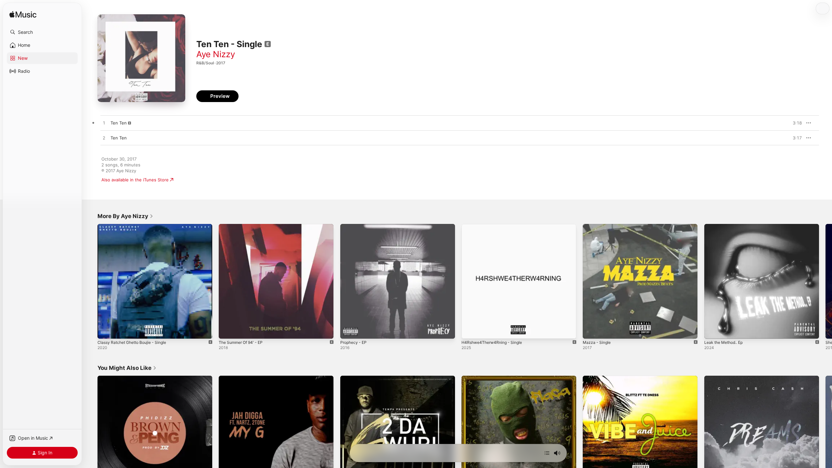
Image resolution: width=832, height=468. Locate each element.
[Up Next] (547, 453)
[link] (125, 216)
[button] (42, 32)
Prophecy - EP (354, 226)
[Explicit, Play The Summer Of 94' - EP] (227, 330)
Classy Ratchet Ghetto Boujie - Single (136, 226)
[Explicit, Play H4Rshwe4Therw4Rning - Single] (469, 330)
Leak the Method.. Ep (726, 226)
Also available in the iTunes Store (135, 179)
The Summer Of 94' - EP (243, 226)
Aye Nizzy (215, 54)
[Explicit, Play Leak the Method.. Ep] (712, 330)
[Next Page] (825, 281)
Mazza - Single (598, 226)
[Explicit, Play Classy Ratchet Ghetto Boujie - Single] (105, 330)
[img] (22, 15)
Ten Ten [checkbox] (118, 122)
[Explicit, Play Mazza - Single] (591, 330)
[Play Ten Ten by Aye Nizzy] (104, 123)
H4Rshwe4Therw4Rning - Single (494, 226)
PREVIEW (794, 123)
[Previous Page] (91, 281)
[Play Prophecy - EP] (348, 330)
